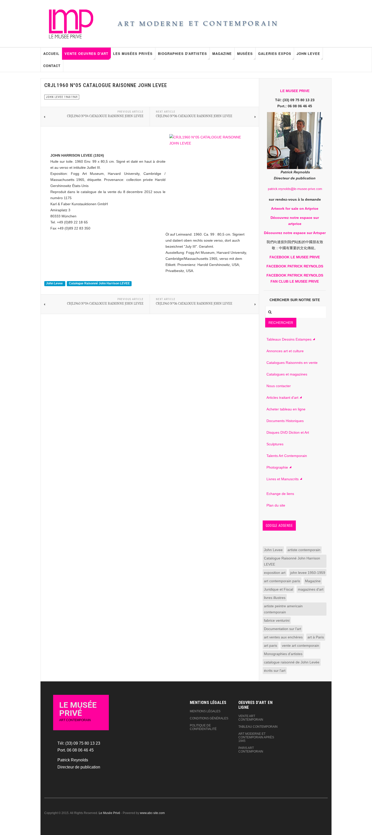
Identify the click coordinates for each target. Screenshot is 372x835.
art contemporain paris (282, 581)
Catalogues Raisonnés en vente (292, 363)
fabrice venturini (277, 620)
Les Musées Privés (133, 53)
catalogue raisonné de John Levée (291, 662)
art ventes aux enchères (283, 637)
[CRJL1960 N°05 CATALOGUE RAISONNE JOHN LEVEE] (207, 180)
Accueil (51, 53)
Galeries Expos (274, 53)
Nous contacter (278, 386)
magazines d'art (310, 589)
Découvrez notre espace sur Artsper (295, 233)
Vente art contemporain (250, 717)
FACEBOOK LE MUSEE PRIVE (295, 257)
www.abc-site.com (152, 813)
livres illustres (274, 598)
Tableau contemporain (258, 726)
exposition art (274, 573)
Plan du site (275, 505)
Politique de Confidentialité (203, 727)
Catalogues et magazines (286, 374)
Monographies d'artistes (283, 654)
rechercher (280, 323)
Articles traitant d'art (282, 397)
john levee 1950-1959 (307, 573)
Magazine (222, 53)
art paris (270, 645)
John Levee (308, 53)
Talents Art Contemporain (286, 456)
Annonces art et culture (285, 351)
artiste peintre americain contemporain (283, 609)
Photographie (277, 467)
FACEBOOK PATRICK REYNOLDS (294, 266)
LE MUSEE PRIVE (294, 91)
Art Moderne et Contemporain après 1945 (256, 737)
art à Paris (315, 637)
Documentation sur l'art (282, 629)
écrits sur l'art (274, 671)
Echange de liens (280, 494)
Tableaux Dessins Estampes (289, 339)
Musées (245, 53)
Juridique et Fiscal (278, 589)
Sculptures (274, 444)
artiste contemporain (303, 550)
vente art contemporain (300, 645)
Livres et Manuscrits (282, 479)
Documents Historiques (285, 421)
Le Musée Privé (109, 813)
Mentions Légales (205, 711)
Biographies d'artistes (182, 53)
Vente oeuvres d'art (86, 53)
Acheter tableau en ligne (285, 409)
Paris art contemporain (250, 749)
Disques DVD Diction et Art (287, 432)
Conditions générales (209, 718)
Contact (51, 65)
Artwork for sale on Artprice (294, 208)
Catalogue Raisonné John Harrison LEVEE (99, 283)
